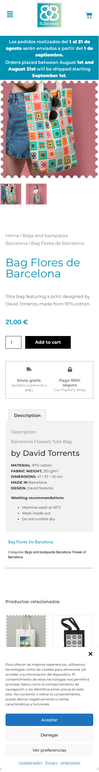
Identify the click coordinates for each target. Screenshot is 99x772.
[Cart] (89, 15)
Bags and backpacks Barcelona (48, 552)
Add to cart (48, 342)
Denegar (49, 735)
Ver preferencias (49, 750)
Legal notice (70, 762)
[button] (90, 654)
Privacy (51, 762)
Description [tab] (27, 415)
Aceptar (49, 719)
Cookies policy (31, 762)
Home (12, 235)
